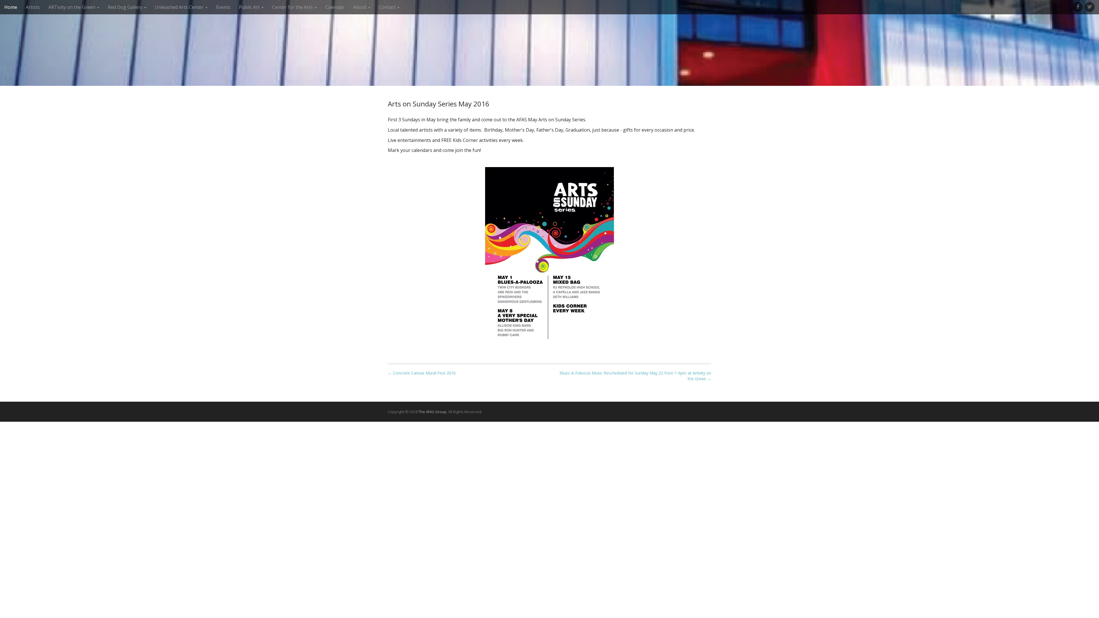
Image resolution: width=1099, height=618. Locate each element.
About (360, 7)
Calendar (335, 7)
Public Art (250, 7)
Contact (388, 7)
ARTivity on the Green (72, 7)
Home (10, 7)
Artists (33, 7)
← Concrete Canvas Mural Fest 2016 (422, 373)
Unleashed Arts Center (180, 7)
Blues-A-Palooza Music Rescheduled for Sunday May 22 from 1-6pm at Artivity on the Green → (635, 375)
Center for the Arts (293, 7)
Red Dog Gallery (125, 7)
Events (223, 7)
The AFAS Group (432, 411)
